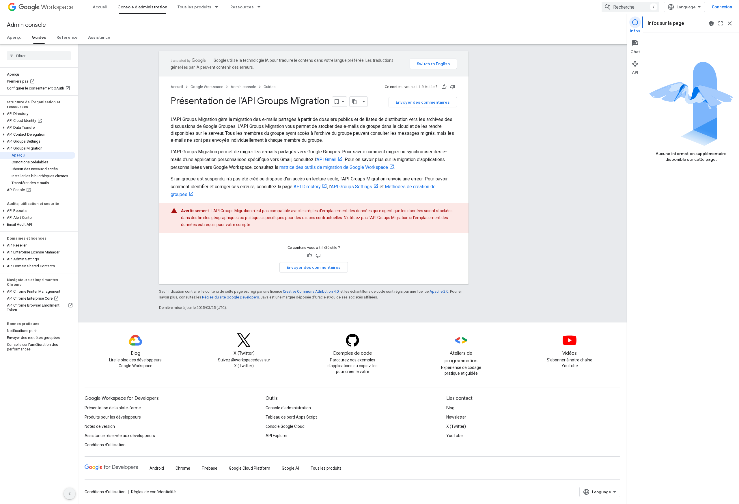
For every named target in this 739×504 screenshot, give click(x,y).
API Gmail (326, 159)
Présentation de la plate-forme (113, 408)
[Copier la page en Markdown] (355, 102)
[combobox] (630, 7)
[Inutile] (452, 87)
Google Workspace (207, 87)
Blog (450, 408)
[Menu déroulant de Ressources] (261, 7)
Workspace (57, 7)
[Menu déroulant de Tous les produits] (218, 7)
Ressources (242, 7)
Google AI (290, 468)
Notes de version (100, 426)
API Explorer (277, 435)
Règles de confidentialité (153, 492)
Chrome (183, 468)
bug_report (711, 23)
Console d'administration (142, 7)
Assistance (99, 37)
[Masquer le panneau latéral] (69, 493)
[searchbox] (39, 55)
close (729, 23)
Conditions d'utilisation (105, 445)
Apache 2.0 (439, 291)
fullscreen (720, 23)
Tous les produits (194, 7)
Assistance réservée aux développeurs (120, 435)
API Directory (307, 186)
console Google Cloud (285, 426)
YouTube (454, 435)
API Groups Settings (351, 186)
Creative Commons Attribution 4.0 (311, 291)
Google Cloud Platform (249, 468)
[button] (37, 113)
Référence (67, 37)
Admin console (26, 25)
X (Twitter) (456, 426)
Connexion (722, 7)
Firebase (209, 468)
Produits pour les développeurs (113, 417)
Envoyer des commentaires (423, 102)
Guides (39, 37)
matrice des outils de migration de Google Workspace (333, 167)
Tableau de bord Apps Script (291, 417)
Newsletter (456, 417)
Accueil (100, 7)
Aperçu (14, 37)
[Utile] (444, 87)
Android (157, 468)
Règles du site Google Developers (230, 297)
